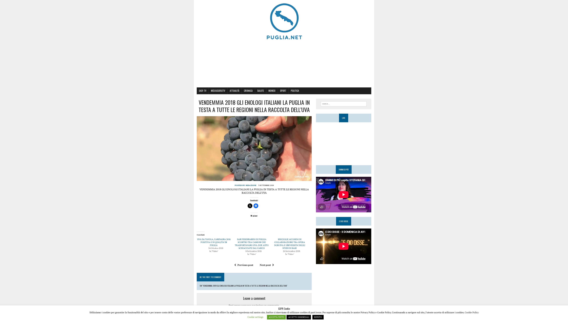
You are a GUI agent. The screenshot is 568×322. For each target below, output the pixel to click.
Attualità (234, 90)
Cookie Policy (472, 312)
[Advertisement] (284, 65)
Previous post (245, 265)
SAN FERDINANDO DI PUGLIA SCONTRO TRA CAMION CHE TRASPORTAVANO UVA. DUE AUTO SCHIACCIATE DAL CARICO (252, 244)
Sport (283, 90)
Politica (295, 90)
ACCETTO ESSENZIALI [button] (298, 317)
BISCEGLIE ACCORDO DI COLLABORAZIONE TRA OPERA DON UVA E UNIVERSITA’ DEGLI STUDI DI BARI (289, 244)
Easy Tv (202, 90)
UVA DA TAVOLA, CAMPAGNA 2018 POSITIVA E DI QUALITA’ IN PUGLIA (213, 242)
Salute (260, 90)
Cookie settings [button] (255, 316)
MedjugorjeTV (218, 90)
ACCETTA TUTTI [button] (276, 317)
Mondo (271, 90)
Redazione (251, 185)
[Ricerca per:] (343, 103)
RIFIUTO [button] (318, 317)
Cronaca (248, 90)
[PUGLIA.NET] (284, 21)
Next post (265, 265)
